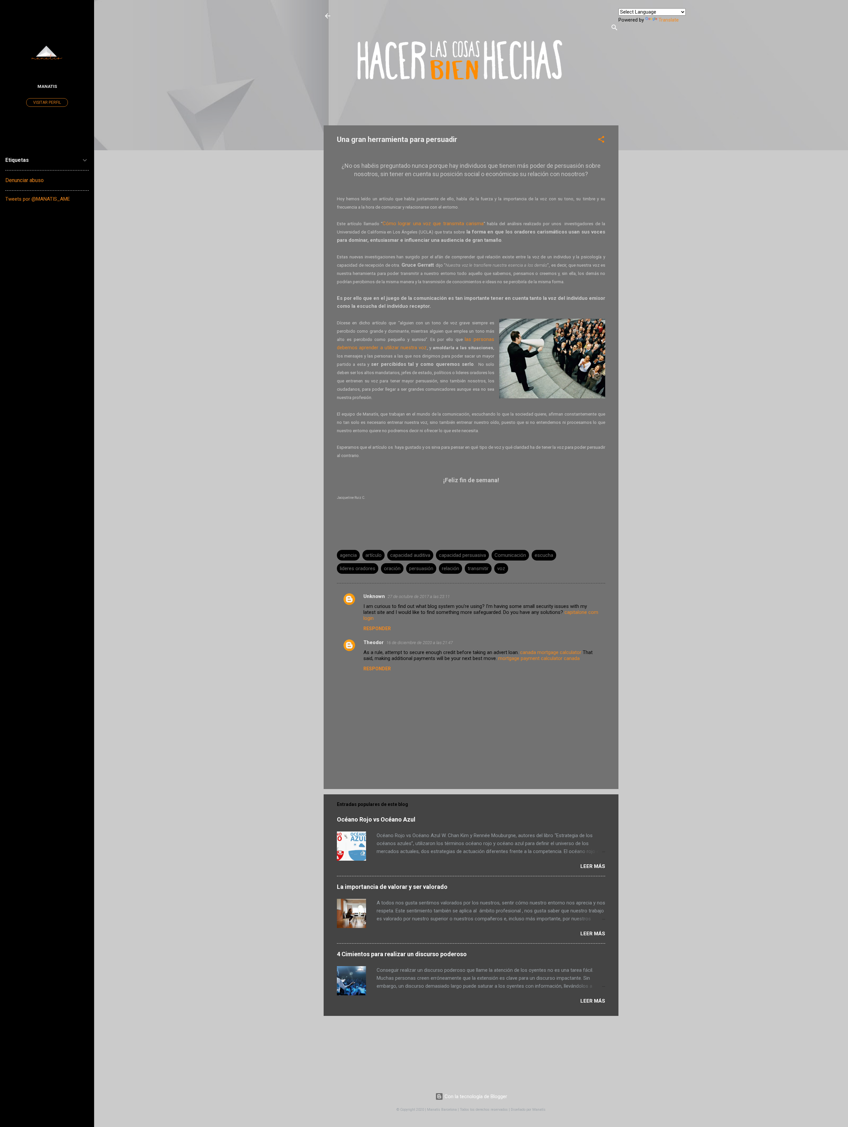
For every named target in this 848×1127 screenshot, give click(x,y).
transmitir (478, 568)
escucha (544, 555)
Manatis (47, 86)
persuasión (421, 568)
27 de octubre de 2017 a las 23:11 (419, 596)
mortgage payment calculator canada (539, 658)
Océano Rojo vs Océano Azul (376, 819)
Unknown (374, 596)
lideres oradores (357, 568)
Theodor (373, 642)
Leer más (592, 866)
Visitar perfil (47, 102)
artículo (373, 555)
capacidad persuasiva (462, 555)
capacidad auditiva (410, 555)
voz (501, 568)
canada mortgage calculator (550, 652)
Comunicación (510, 555)
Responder (377, 628)
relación (450, 568)
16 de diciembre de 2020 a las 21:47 (419, 642)
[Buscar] (614, 28)
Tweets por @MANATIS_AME (37, 199)
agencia (348, 555)
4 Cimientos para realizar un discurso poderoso (402, 954)
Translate (669, 20)
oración (392, 568)
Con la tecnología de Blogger (475, 1096)
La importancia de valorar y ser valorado (392, 886)
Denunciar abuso (24, 180)
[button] (601, 140)
